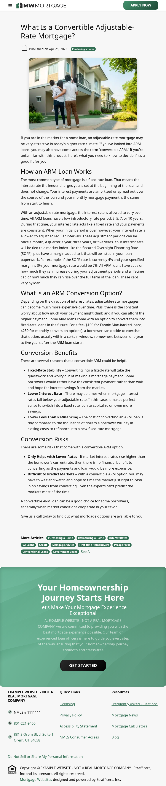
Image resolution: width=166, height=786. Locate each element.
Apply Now (141, 5)
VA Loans (28, 545)
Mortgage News (125, 715)
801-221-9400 (24, 723)
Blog (115, 737)
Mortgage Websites (36, 779)
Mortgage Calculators (129, 726)
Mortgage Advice (63, 545)
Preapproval (122, 545)
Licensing (67, 704)
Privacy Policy (71, 715)
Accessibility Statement (78, 726)
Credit (43, 545)
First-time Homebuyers (94, 545)
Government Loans (65, 552)
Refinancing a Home (91, 538)
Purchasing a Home (83, 49)
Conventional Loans (35, 552)
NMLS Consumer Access (79, 737)
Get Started (83, 665)
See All (86, 551)
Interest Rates (118, 538)
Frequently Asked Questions (135, 704)
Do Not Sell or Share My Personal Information (45, 756)
